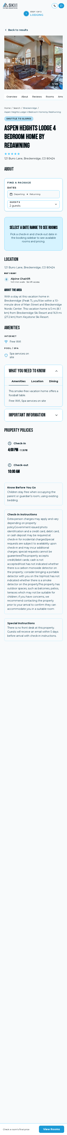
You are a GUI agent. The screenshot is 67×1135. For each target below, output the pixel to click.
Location (37, 381)
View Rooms (51, 1129)
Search (16, 108)
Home (7, 108)
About (24, 96)
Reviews (37, 96)
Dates (11, 187)
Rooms (50, 96)
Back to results (18, 30)
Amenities (19, 381)
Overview (11, 96)
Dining (53, 381)
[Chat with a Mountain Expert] (61, 5)
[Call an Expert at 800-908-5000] (55, 5)
